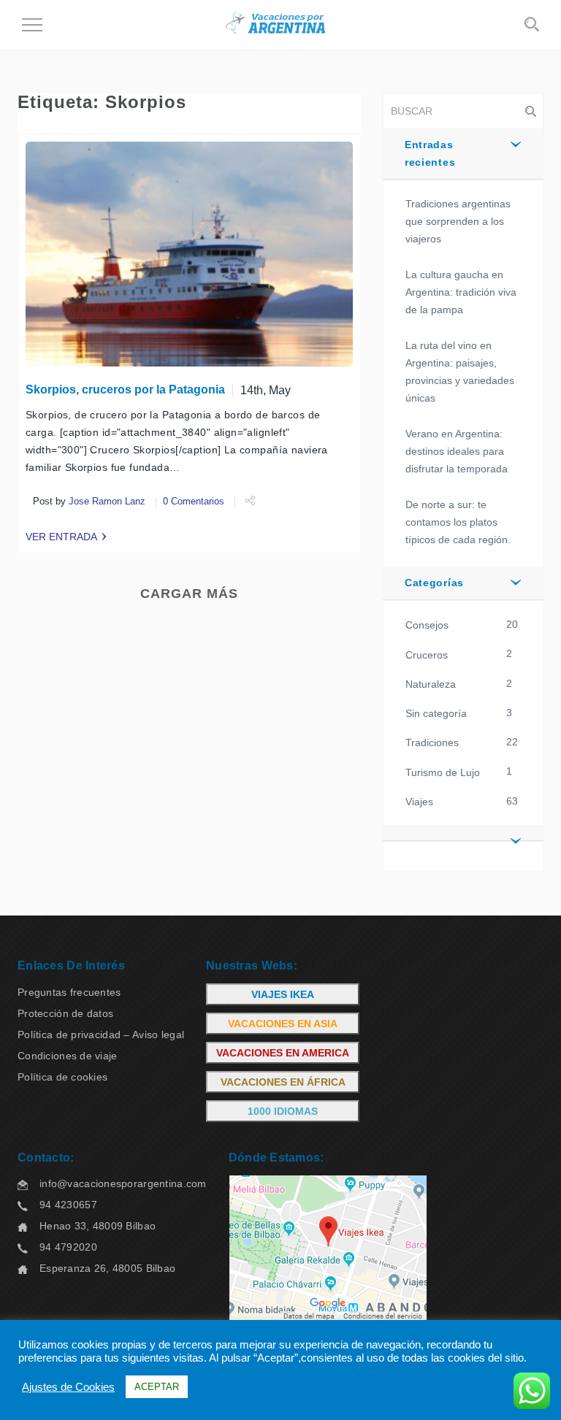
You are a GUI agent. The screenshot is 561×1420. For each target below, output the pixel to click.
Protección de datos (65, 1013)
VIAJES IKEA (282, 994)
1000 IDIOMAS (283, 1111)
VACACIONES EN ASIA (282, 1023)
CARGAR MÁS (189, 593)
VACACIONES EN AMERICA (282, 1053)
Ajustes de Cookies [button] (68, 1387)
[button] (463, 833)
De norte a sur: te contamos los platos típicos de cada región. (458, 522)
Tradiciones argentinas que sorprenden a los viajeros (458, 221)
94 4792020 (68, 1247)
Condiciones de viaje (68, 1056)
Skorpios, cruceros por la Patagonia (125, 389)
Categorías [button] (434, 582)
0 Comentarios (193, 501)
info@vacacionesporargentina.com (123, 1183)
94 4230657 (68, 1204)
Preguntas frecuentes (69, 992)
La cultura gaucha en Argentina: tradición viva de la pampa (460, 292)
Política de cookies (62, 1077)
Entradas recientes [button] (430, 153)
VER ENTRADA (61, 536)
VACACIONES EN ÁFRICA (283, 1082)
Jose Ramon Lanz (107, 501)
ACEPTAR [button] (156, 1386)
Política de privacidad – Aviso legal (101, 1034)
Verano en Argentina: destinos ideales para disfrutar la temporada (456, 451)
